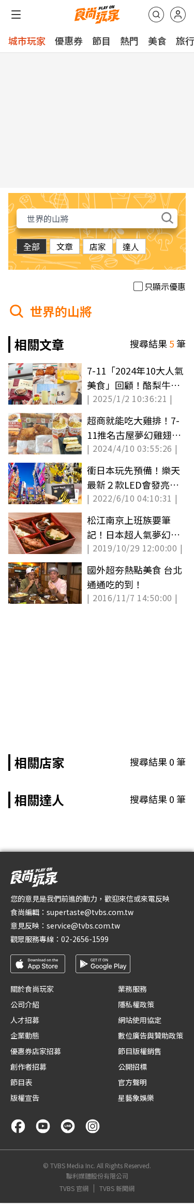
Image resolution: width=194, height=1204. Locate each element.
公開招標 (132, 1066)
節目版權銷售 (139, 1051)
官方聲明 (132, 1082)
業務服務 (132, 989)
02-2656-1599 (85, 939)
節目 (101, 40)
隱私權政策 (136, 1004)
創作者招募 (28, 1066)
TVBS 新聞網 (117, 1188)
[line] (68, 1126)
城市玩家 (27, 40)
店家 (97, 246)
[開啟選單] (16, 14)
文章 (64, 246)
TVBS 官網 (73, 1188)
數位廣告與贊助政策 (150, 1035)
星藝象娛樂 (136, 1097)
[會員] (178, 14)
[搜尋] (156, 14)
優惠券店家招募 (35, 1051)
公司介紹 (24, 1004)
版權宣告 (24, 1097)
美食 (157, 40)
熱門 (129, 40)
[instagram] (92, 1126)
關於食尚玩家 (32, 989)
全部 (31, 246)
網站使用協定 (139, 1020)
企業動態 (24, 1035)
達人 (131, 246)
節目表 (21, 1082)
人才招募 (24, 1020)
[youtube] (43, 1126)
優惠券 (69, 40)
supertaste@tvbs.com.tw (90, 912)
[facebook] (18, 1126)
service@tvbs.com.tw (83, 925)
